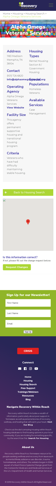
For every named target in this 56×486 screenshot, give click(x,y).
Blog (28, 399)
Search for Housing (38, 438)
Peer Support (28, 388)
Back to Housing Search (29, 192)
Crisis (28, 351)
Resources (28, 395)
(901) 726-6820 (15, 75)
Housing (28, 380)
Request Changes (17, 267)
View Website (15, 107)
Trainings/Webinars (28, 391)
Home (28, 376)
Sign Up (28, 332)
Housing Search (28, 384)
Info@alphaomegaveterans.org (26, 79)
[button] (51, 5)
